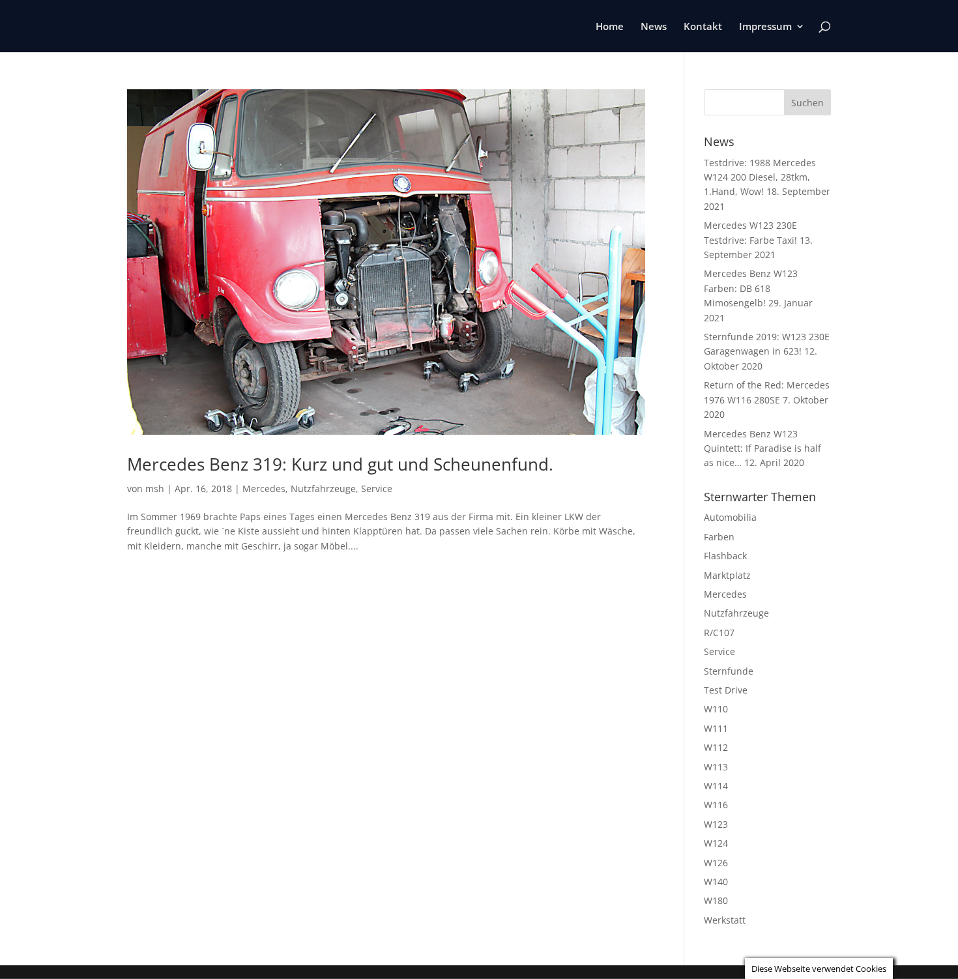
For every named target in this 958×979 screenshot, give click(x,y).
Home (610, 27)
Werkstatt (725, 920)
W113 (716, 767)
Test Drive (726, 690)
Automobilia (730, 517)
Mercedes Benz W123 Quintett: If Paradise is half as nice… (762, 448)
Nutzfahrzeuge (323, 488)
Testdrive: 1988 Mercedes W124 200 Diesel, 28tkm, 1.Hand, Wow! (760, 177)
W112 (716, 747)
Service (376, 488)
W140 (716, 881)
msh (154, 488)
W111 (716, 728)
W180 (716, 900)
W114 (716, 786)
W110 (716, 709)
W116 (716, 804)
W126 (716, 862)
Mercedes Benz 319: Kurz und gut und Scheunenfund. (340, 464)
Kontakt (703, 27)
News (654, 27)
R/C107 (719, 632)
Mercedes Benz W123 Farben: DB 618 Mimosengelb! (751, 288)
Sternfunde (728, 671)
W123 (716, 824)
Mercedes (263, 488)
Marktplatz (727, 575)
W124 (716, 843)
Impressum (765, 27)
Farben (719, 537)
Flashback (725, 555)
